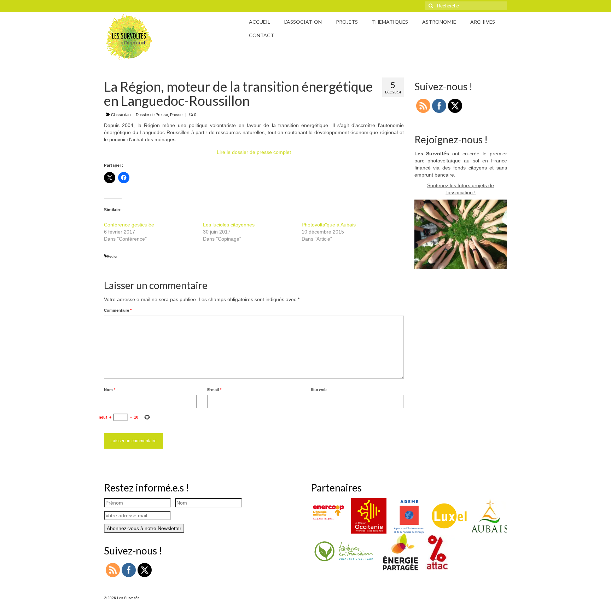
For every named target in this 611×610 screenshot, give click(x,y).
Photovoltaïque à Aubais (329, 225)
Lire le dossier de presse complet (254, 152)
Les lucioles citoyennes (229, 225)
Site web (319, 389)
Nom (109, 389)
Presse (176, 115)
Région (112, 256)
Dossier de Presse (152, 115)
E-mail (214, 389)
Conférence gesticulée (129, 225)
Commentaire (118, 310)
